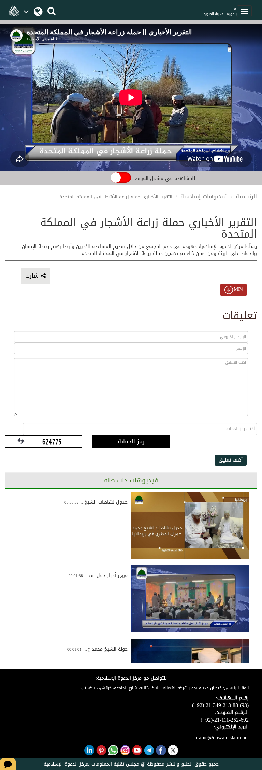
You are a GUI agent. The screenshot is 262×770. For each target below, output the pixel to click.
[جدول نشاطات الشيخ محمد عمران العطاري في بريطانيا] (190, 525)
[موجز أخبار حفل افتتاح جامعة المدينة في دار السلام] (190, 598)
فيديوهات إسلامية (204, 196)
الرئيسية (246, 196)
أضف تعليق (231, 460)
